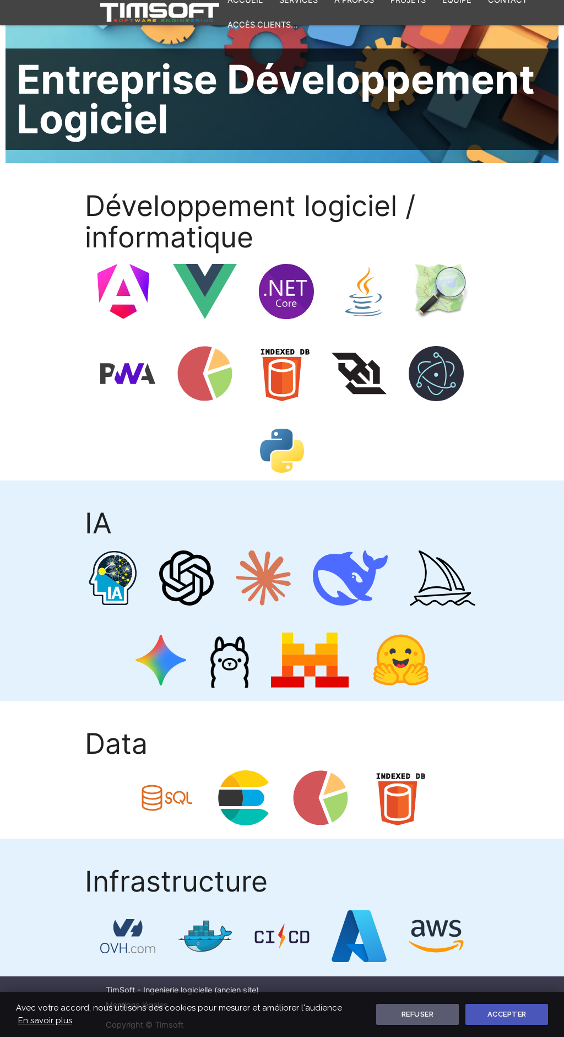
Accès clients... (262, 25)
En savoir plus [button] (45, 1020)
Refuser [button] (418, 1014)
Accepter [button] (507, 1014)
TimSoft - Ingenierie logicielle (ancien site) (182, 990)
